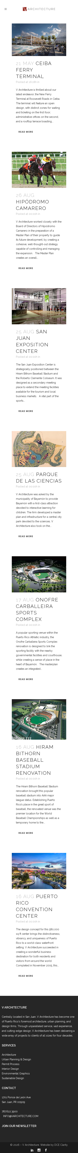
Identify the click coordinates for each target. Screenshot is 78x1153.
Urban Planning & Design (16, 1059)
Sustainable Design (13, 1078)
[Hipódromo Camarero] (39, 170)
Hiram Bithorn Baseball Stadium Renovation (35, 760)
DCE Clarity (60, 1144)
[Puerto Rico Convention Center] (39, 871)
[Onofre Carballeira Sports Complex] (39, 574)
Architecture (9, 1054)
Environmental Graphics (16, 1073)
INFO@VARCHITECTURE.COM (20, 1116)
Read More (26, 131)
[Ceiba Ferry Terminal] (39, 39)
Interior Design (10, 1068)
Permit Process (10, 1064)
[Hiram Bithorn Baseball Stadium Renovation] (39, 719)
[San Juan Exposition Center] (39, 306)
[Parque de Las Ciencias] (39, 449)
